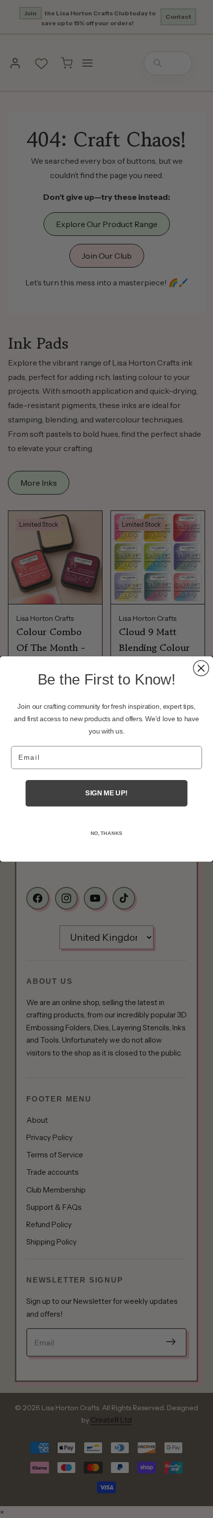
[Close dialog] (201, 668)
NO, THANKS (107, 833)
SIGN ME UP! (106, 793)
